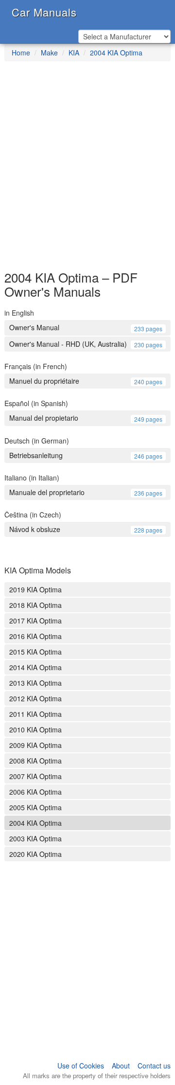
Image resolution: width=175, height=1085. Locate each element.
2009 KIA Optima (35, 745)
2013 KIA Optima (35, 683)
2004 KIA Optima (116, 52)
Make (49, 52)
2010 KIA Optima (35, 729)
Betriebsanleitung (85, 455)
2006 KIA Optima (35, 792)
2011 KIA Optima (35, 714)
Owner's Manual (85, 327)
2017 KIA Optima (35, 620)
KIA (74, 52)
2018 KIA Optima (35, 605)
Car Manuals (44, 11)
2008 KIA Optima (35, 760)
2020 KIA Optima (35, 854)
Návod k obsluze (85, 529)
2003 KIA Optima (35, 838)
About (121, 1065)
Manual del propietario (85, 418)
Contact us (154, 1065)
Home (21, 52)
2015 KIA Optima (35, 652)
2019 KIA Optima (35, 589)
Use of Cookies (80, 1065)
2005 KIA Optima (35, 807)
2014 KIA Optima (35, 667)
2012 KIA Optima (35, 698)
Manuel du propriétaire (85, 381)
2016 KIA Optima (35, 636)
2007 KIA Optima (35, 776)
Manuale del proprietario (85, 492)
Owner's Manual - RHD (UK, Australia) (85, 344)
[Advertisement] (87, 170)
